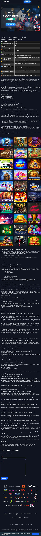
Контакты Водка (29, 524)
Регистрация (27, 1)
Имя (1, 456)
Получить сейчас (10, 24)
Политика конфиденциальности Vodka (16, 524)
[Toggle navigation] (39, 2)
